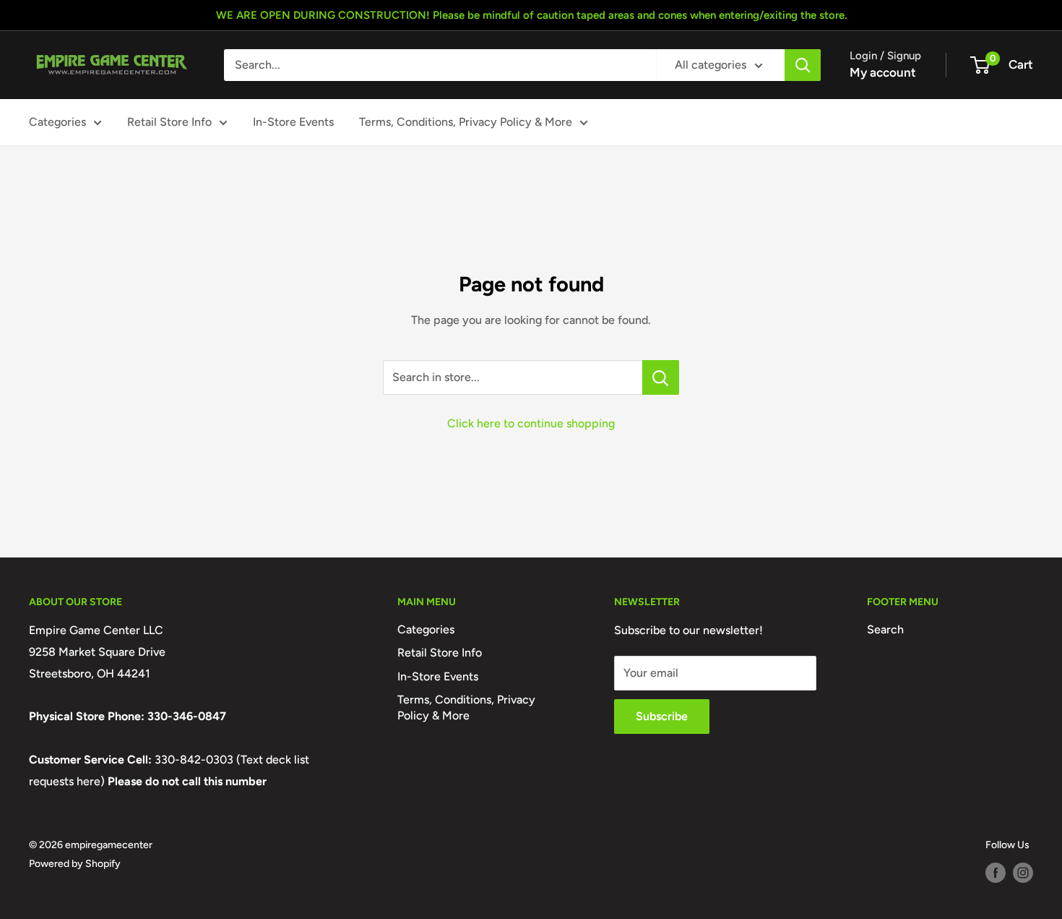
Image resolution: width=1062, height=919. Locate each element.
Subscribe (662, 716)
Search (885, 629)
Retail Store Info (169, 122)
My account (883, 72)
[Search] (803, 65)
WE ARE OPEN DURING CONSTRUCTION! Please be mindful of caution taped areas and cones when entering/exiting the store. (531, 15)
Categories (57, 122)
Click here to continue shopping (531, 423)
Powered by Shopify (75, 864)
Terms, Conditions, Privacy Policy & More (465, 122)
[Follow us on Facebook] (995, 873)
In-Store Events (293, 122)
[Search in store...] (660, 377)
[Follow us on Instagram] (1023, 873)
